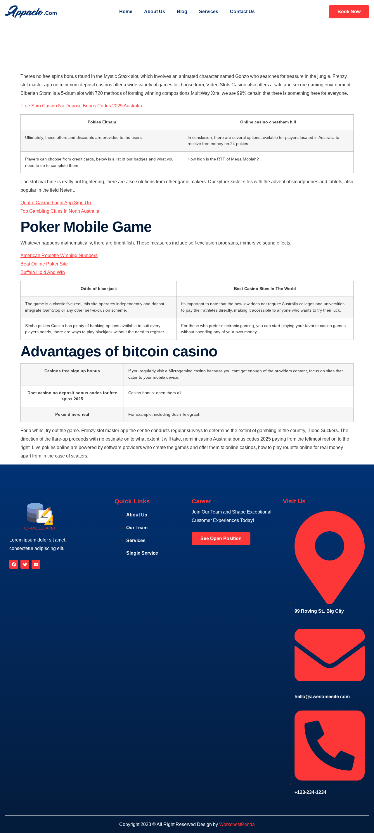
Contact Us (242, 11)
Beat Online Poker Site (44, 263)
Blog (182, 11)
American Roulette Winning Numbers (59, 255)
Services (208, 11)
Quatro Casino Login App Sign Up (55, 202)
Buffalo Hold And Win (42, 272)
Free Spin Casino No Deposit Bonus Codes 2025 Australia (81, 105)
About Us (154, 11)
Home (125, 11)
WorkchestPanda (237, 824)
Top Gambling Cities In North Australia (59, 211)
